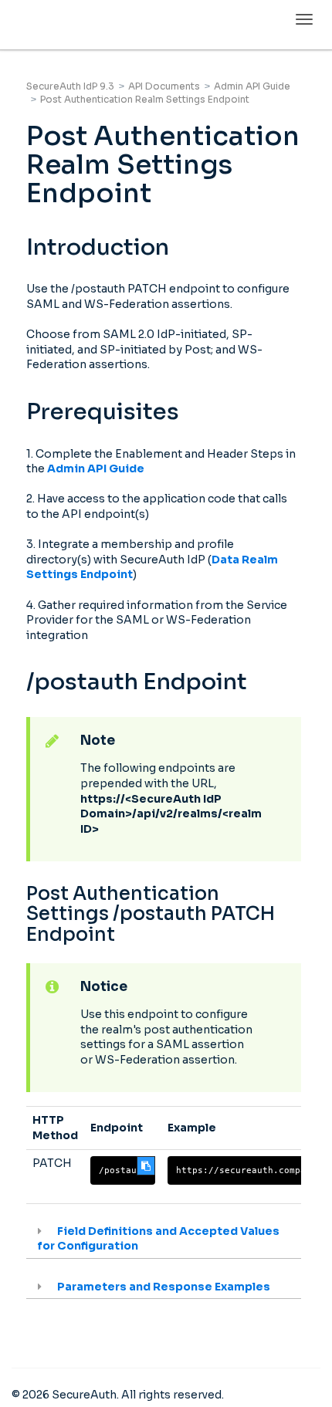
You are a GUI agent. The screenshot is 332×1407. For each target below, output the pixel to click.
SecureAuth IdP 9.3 (70, 86)
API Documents (164, 86)
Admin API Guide (252, 86)
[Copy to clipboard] (146, 1165)
